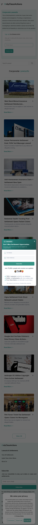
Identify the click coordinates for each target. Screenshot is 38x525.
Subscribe (19, 263)
